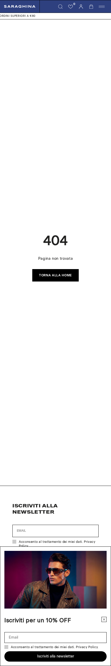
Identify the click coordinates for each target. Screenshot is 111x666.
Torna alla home (55, 275)
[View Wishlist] (70, 6)
